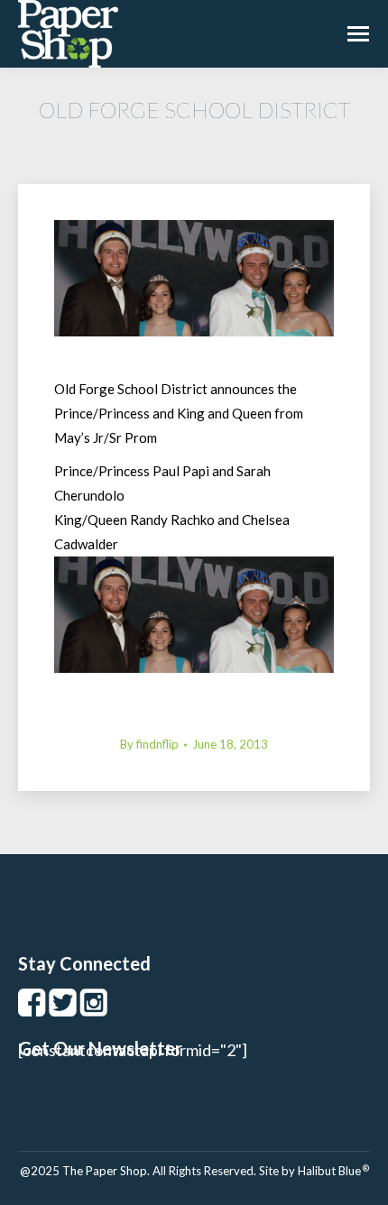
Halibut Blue (333, 1171)
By (149, 744)
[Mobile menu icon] (358, 34)
